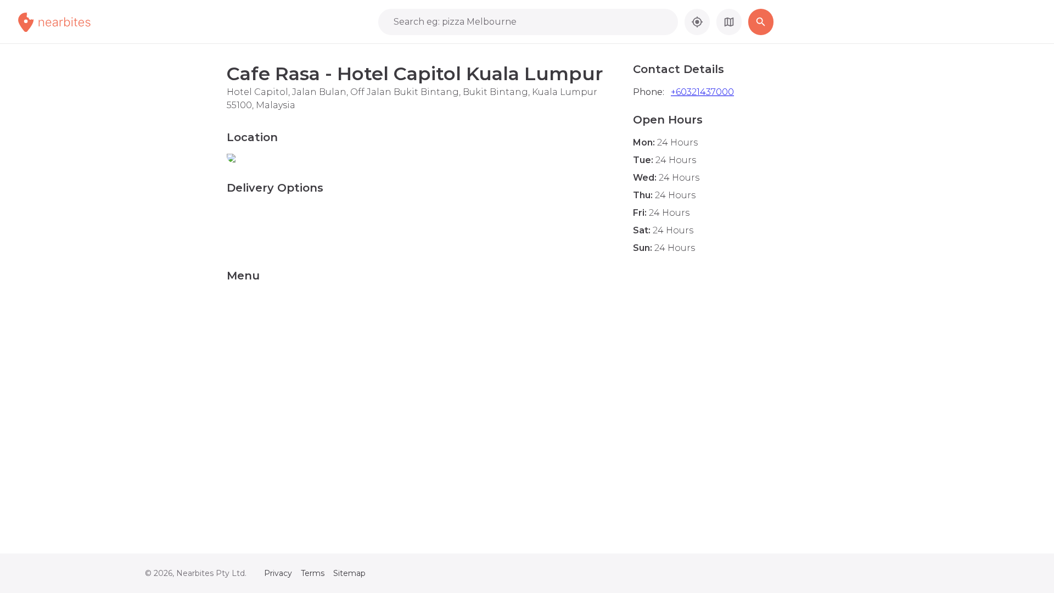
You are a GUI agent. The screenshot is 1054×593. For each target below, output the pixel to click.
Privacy (278, 573)
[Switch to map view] (729, 22)
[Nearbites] (66, 22)
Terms (312, 573)
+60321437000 (702, 92)
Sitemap (349, 573)
